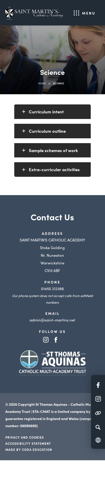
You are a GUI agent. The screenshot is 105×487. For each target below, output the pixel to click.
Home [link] (42, 83)
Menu (89, 13)
